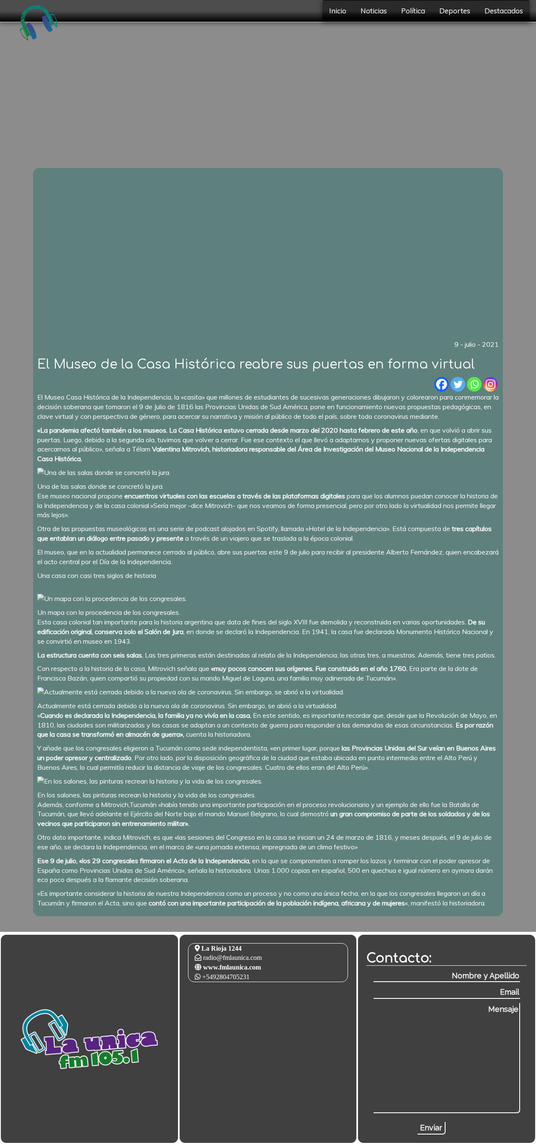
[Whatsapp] (474, 384)
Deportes (454, 10)
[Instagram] (490, 384)
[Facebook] (441, 384)
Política (413, 10)
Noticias (374, 10)
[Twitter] (458, 384)
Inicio (337, 10)
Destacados (503, 10)
